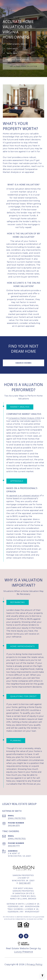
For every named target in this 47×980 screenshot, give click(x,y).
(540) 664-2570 (14, 825)
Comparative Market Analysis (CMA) (24, 418)
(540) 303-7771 (14, 846)
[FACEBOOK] (21, 936)
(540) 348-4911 (25, 883)
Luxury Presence (23, 952)
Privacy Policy (34, 964)
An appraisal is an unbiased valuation (22, 496)
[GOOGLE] (26, 936)
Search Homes (23, 363)
